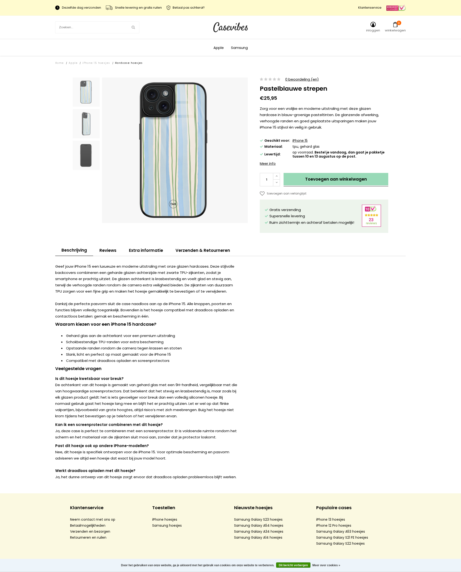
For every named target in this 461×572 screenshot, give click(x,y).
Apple (218, 47)
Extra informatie (146, 250)
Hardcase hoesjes (129, 63)
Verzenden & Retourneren (203, 250)
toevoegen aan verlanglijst (286, 193)
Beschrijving (74, 250)
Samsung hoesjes (167, 525)
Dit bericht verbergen (293, 565)
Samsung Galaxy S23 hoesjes (258, 519)
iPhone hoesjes (164, 519)
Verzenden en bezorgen (90, 531)
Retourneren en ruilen (88, 537)
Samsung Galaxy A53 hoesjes (340, 531)
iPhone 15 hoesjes (96, 63)
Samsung (239, 47)
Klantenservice (370, 7)
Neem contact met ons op (92, 519)
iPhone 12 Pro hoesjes (333, 525)
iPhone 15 (300, 140)
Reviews (107, 250)
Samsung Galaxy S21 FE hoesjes (342, 537)
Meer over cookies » (326, 565)
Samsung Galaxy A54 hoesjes (258, 525)
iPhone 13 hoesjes (330, 519)
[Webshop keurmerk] (396, 7)
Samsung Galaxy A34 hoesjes (258, 531)
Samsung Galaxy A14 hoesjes (258, 537)
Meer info (268, 163)
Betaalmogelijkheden (87, 525)
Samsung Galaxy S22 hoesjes (340, 543)
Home (59, 63)
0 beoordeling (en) (302, 79)
